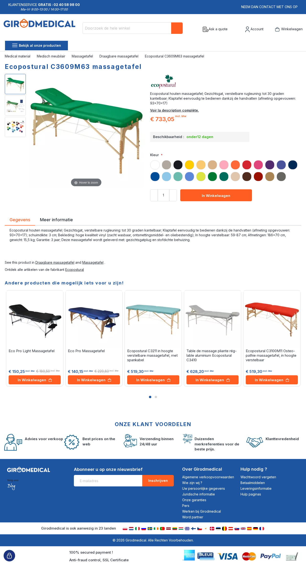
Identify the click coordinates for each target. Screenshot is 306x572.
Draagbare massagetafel (119, 56)
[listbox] (225, 168)
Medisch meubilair (51, 56)
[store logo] (41, 29)
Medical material (18, 56)
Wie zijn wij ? (192, 483)
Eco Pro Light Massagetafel (32, 351)
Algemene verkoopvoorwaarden (208, 477)
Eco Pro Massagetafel (86, 351)
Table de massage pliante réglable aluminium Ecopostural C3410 (211, 355)
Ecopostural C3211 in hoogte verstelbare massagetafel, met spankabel (152, 355)
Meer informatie (56, 219)
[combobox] (132, 28)
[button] (150, 397)
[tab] (20, 221)
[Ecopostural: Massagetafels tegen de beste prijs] (225, 82)
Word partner (192, 517)
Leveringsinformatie (256, 488)
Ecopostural (74, 270)
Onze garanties (194, 500)
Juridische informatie (198, 494)
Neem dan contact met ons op (269, 7)
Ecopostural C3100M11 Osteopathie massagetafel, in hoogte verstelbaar (271, 355)
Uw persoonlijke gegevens (203, 488)
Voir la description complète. (174, 110)
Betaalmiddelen (252, 483)
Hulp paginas (250, 494)
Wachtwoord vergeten (258, 477)
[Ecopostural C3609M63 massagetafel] (15, 84)
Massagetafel (83, 56)
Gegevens (20, 219)
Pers (185, 506)
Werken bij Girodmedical (201, 511)
